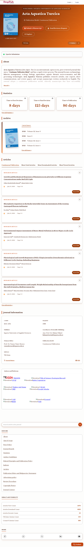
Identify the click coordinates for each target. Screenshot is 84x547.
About (5, 436)
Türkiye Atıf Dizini (19, 387)
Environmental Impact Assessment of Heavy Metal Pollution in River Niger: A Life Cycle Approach (38, 232)
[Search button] (80, 424)
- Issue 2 (27, 136)
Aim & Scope (8, 440)
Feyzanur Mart (28, 290)
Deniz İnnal (51, 290)
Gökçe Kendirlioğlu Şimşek (12, 183)
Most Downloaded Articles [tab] (47, 165)
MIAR (14, 401)
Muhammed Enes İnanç (40, 290)
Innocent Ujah (8, 237)
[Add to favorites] (79, 172)
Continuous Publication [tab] (10, 165)
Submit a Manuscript (34, 28)
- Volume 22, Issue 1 (31, 141)
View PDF (76, 191)
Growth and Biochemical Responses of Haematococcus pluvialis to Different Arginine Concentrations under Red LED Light (37, 178)
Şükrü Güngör (8, 290)
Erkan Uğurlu (14, 210)
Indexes (6, 465)
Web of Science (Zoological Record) (52, 378)
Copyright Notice (9, 485)
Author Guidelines (10, 457)
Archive (6, 469)
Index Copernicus (39, 380)
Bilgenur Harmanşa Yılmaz (12, 263)
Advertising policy (9, 477)
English (69, 2)
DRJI (13, 389)
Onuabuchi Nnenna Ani (21, 237)
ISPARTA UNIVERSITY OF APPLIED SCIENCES (52, 8)
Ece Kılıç (6, 210)
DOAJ (14, 380)
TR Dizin (25, 43)
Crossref (47, 399)
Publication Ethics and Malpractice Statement (19, 473)
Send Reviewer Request (58, 28)
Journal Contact (9, 490)
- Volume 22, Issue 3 (31, 131)
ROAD (43, 387)
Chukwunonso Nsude (34, 237)
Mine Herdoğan (18, 290)
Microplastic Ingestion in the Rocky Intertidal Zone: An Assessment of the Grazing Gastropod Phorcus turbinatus (36, 205)
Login (77, 2)
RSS (78, 360)
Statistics (6, 453)
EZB (39, 401)
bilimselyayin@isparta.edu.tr (53, 335)
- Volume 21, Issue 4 (31, 145)
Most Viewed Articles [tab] (66, 165)
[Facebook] (4, 536)
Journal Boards (8, 449)
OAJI (13, 399)
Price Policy (7, 445)
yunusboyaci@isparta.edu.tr (14, 346)
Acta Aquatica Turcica (41, 13)
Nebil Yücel (22, 210)
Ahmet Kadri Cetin (27, 183)
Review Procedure (9, 481)
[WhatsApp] (23, 536)
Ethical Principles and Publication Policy (17, 461)
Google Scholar (43, 389)
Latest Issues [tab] (26, 125)
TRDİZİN (16, 378)
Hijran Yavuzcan (26, 263)
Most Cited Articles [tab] (28, 165)
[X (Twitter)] (42, 536)
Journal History (10, 360)
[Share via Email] (79, 536)
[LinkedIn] (60, 536)
